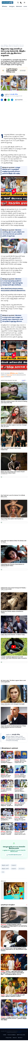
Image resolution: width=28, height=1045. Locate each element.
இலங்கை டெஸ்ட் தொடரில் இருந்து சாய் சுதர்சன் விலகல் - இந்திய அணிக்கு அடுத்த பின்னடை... (20, 820)
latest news (9, 375)
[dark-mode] (21, 2)
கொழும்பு (12, 6)
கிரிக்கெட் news (14, 373)
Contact (4, 1034)
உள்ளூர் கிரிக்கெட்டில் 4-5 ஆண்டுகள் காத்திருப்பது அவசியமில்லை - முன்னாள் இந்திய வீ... (7, 762)
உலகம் (26, 6)
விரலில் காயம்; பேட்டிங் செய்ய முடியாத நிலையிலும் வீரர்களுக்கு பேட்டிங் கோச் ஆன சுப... (20, 777)
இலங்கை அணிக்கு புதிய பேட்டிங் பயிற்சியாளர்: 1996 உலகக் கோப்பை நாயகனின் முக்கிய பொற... (20, 763)
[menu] (24, 2)
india (3, 872)
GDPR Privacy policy (21, 1034)
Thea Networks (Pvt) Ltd (22, 1031)
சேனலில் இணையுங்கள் (14, 855)
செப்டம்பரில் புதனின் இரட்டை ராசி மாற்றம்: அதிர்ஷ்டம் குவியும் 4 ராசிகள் (13, 995)
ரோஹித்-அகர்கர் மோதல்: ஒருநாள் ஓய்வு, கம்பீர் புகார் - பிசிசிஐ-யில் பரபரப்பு (20, 834)
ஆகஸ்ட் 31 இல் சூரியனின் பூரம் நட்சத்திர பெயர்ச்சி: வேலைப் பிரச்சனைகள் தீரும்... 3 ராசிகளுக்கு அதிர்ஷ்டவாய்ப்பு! (12, 973)
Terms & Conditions (11, 1034)
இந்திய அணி (5, 865)
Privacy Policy (8, 1037)
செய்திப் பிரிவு (14, 94)
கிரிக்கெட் (4, 6)
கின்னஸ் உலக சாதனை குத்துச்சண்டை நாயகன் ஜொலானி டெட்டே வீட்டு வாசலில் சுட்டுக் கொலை (14, 949)
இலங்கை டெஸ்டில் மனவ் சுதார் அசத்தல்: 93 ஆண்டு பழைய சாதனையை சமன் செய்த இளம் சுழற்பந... (6, 835)
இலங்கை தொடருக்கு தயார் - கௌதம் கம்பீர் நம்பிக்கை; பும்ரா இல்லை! (20, 805)
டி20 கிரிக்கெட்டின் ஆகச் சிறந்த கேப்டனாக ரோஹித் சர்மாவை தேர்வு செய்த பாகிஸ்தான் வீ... (6, 777)
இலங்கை (19, 6)
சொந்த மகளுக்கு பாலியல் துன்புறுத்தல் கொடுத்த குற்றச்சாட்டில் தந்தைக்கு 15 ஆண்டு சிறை (14, 926)
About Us (15, 1037)
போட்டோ (20, 1037)
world (2, 376)
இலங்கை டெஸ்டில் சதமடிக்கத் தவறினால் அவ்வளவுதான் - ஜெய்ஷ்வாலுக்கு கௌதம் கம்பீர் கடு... (6, 792)
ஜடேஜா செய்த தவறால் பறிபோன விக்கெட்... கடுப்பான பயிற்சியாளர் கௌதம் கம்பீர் (20, 791)
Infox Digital (19, 1032)
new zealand (21, 868)
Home (2, 45)
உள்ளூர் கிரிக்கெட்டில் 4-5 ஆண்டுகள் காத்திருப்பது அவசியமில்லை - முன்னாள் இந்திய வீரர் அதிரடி (14, 1018)
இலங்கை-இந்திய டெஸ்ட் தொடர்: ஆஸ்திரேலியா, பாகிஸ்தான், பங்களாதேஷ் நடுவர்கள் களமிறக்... (7, 820)
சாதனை (14, 865)
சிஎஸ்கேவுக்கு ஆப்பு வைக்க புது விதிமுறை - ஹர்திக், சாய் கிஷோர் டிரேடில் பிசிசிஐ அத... (7, 805)
